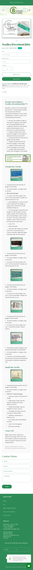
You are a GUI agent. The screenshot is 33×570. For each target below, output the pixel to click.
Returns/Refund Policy (9, 508)
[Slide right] (20, 41)
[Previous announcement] (3, 2)
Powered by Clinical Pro (22, 567)
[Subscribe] (16, 549)
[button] (3, 10)
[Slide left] (13, 41)
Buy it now (16, 79)
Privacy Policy (7, 515)
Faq (4, 504)
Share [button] (5, 92)
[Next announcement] (30, 2)
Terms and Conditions (9, 511)
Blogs (4, 501)
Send (6, 486)
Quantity (4, 65)
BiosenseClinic (12, 567)
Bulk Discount (5, 58)
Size (3, 51)
